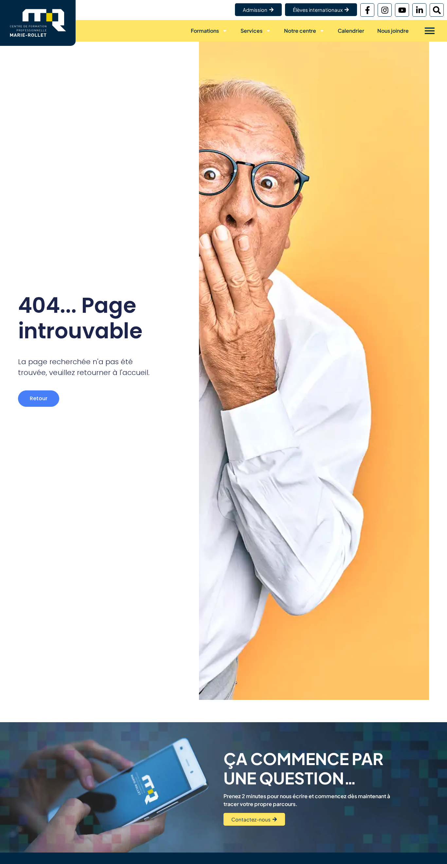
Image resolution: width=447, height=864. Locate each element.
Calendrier (351, 30)
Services (251, 30)
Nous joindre (393, 30)
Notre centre (300, 30)
